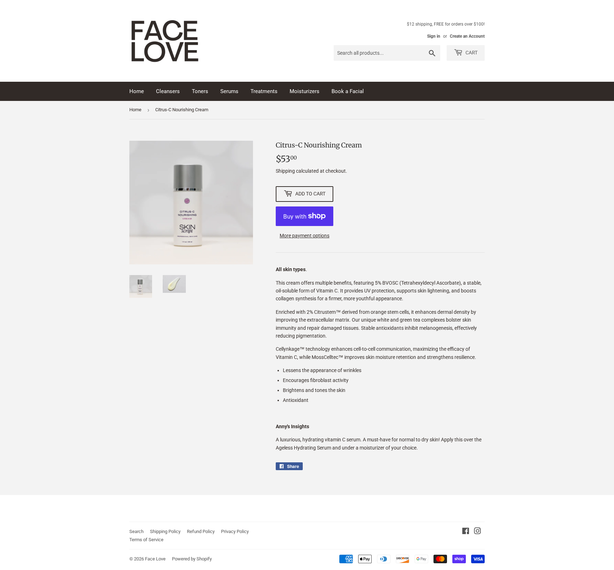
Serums (229, 91)
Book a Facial (348, 91)
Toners (200, 91)
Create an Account (467, 36)
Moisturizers (304, 91)
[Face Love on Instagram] (477, 532)
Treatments (264, 91)
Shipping (285, 171)
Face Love (155, 558)
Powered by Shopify (192, 558)
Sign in (433, 36)
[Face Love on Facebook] (465, 532)
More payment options (304, 235)
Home (136, 91)
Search (136, 531)
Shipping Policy (165, 531)
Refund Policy (201, 531)
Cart (471, 52)
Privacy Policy (235, 531)
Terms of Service (146, 539)
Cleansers (168, 91)
